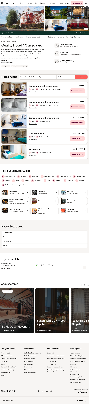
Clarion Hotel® (29, 364)
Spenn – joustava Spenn (55, 367)
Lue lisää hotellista (7, 62)
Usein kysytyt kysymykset (78, 359)
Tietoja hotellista (6, 37)
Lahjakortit (50, 353)
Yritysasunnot (51, 364)
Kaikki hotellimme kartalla (32, 353)
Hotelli (3, 41)
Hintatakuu (74, 367)
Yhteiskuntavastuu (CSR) (9, 359)
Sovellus (73, 364)
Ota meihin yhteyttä (76, 356)
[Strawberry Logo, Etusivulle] (7, 3)
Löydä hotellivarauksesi (77, 361)
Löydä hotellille (63, 37)
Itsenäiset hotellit (30, 373)
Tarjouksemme (75, 37)
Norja (8, 41)
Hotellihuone (19, 37)
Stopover (27, 370)
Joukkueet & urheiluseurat (55, 356)
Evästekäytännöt (75, 382)
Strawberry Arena (7, 356)
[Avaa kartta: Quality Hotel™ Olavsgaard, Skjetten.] (84, 267)
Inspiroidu (4, 375)
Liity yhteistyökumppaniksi (55, 359)
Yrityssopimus (51, 361)
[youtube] (51, 391)
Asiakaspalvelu (75, 353)
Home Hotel (28, 367)
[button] (14, 121)
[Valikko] (86, 3)
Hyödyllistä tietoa (49, 37)
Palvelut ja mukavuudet (33, 37)
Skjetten (14, 41)
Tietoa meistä (5, 353)
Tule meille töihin (6, 370)
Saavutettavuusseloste (77, 380)
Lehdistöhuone (6, 373)
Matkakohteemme (30, 356)
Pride (3, 364)
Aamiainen (4, 361)
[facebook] (38, 391)
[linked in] (47, 391)
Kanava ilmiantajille (7, 367)
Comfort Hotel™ (29, 359)
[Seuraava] (24, 121)
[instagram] (42, 391)
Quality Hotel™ (29, 361)
